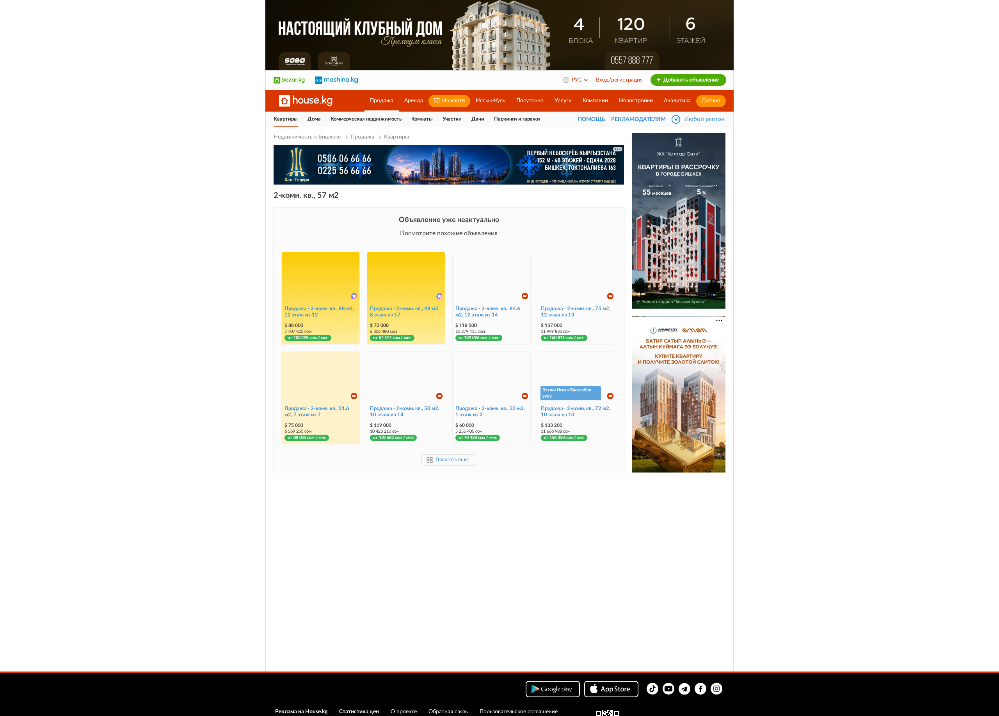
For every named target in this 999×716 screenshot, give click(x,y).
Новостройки (636, 100)
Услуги (563, 100)
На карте (453, 100)
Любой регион (704, 119)
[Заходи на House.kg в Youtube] (668, 689)
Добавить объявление (690, 80)
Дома (314, 119)
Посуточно (530, 100)
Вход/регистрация (619, 80)
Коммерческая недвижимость (366, 119)
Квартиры (286, 119)
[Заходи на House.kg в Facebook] (700, 689)
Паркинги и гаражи (517, 119)
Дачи (477, 119)
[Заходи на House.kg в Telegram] (684, 689)
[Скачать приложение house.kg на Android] (552, 689)
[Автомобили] (336, 80)
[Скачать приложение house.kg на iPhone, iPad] (611, 689)
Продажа (381, 100)
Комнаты (422, 119)
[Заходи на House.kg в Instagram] (716, 689)
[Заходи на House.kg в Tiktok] (652, 689)
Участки (452, 119)
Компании (595, 100)
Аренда (413, 100)
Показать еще (452, 459)
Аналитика (677, 100)
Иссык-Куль (490, 100)
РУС (577, 80)
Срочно (711, 100)
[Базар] (289, 80)
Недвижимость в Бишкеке (308, 137)
